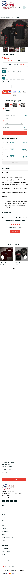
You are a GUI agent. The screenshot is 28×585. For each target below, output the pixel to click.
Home (1, 17)
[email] (10, 497)
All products (7, 17)
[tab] (13, 268)
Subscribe (14, 479)
